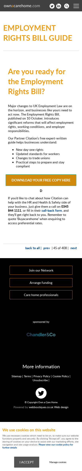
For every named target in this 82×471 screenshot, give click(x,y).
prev (46, 248)
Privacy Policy (41, 376)
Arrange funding (41, 282)
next (73, 248)
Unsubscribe (40, 380)
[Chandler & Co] (41, 336)
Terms (27, 376)
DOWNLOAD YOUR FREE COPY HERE (41, 180)
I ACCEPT (27, 462)
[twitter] (52, 6)
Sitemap (16, 376)
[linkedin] (58, 6)
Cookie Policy (61, 376)
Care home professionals (41, 294)
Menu (76, 6)
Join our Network (41, 270)
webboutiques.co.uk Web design (48, 407)
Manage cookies (57, 462)
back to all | (33, 248)
